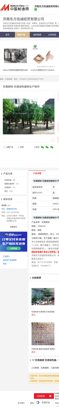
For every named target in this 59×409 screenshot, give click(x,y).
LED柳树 (35, 367)
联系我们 (33, 403)
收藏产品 (9, 147)
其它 (15, 79)
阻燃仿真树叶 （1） (12, 184)
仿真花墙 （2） (10, 180)
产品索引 (6, 256)
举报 (22, 147)
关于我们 (21, 403)
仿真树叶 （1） (10, 187)
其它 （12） (9, 191)
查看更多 (13, 227)
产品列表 (8, 79)
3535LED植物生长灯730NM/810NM (45, 70)
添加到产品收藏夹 (10, 260)
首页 (1, 79)
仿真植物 (45, 367)
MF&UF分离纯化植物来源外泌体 (15, 70)
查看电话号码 (12, 209)
